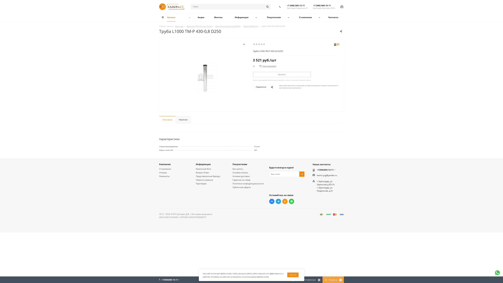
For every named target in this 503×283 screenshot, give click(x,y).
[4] (261, 44)
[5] (264, 44)
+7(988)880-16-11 (325, 169)
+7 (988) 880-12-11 (296, 5)
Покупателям (240, 164)
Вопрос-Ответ (202, 172)
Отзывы (163, 172)
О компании (165, 169)
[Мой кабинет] (341, 6)
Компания (165, 164)
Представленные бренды (208, 176)
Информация (203, 164)
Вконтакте (271, 201)
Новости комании (204, 180)
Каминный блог (203, 169)
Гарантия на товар (241, 180)
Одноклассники (285, 201)
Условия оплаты (240, 172)
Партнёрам (201, 183)
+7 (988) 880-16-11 (322, 5)
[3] (259, 44)
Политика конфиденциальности (248, 183)
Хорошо (292, 275)
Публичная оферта (242, 187)
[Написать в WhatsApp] (497, 275)
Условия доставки (241, 176)
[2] (256, 44)
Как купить (238, 169)
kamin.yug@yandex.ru (327, 175)
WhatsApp (291, 201)
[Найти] (267, 6)
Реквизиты (164, 176)
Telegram (278, 201)
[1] (254, 44)
